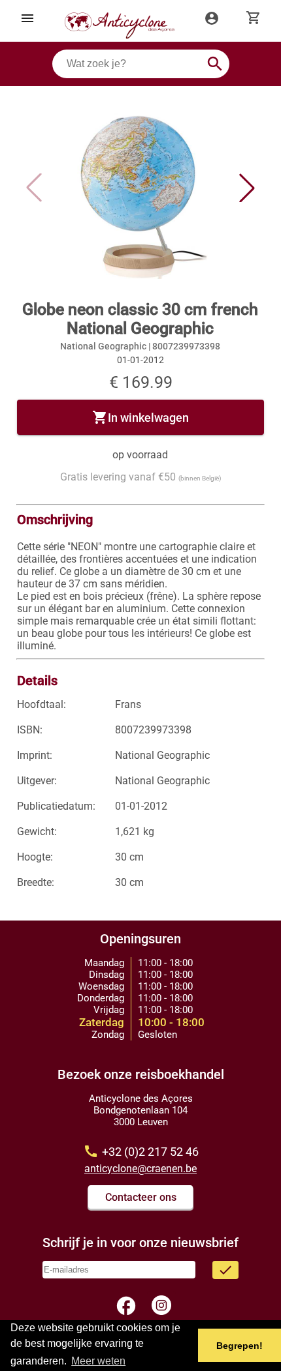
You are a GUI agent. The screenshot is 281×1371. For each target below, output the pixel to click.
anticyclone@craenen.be (140, 1168)
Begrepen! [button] (239, 1345)
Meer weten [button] (98, 1360)
